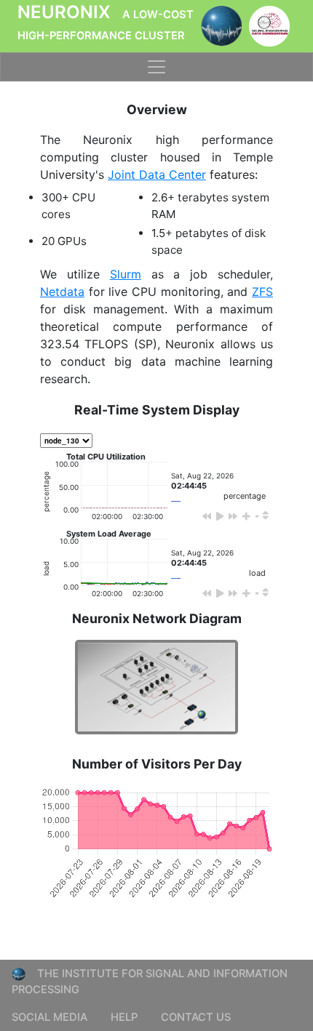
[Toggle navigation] (156, 66)
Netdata (62, 291)
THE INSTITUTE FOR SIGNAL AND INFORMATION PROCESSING (150, 981)
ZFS (262, 291)
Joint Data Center (157, 174)
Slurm (125, 274)
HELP (124, 1017)
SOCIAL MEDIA (49, 1017)
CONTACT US (196, 1017)
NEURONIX (105, 21)
